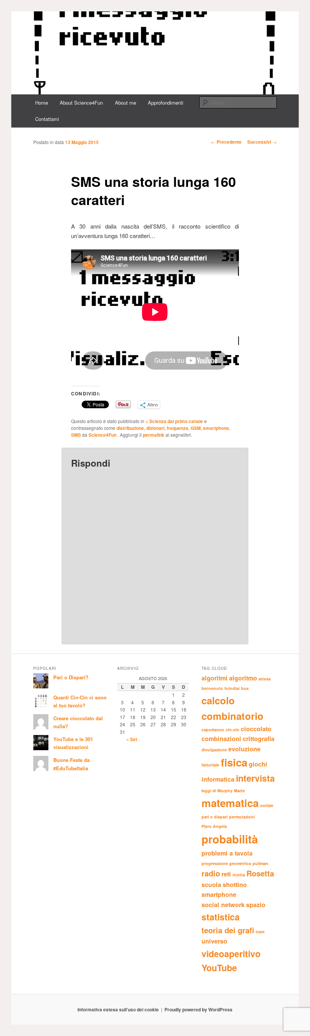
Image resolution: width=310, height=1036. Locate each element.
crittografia (258, 738)
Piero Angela (214, 826)
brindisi (232, 688)
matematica (230, 802)
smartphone (216, 428)
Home (41, 102)
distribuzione (130, 428)
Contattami (47, 118)
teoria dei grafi (228, 930)
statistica (221, 917)
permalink (153, 434)
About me (125, 102)
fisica (234, 762)
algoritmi (215, 678)
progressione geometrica (226, 863)
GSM (196, 428)
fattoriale (210, 765)
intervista (255, 778)
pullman (260, 863)
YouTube (219, 967)
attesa (265, 679)
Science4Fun (103, 434)
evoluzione (244, 748)
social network (223, 904)
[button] (155, 52)
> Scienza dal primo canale (174, 421)
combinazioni (221, 738)
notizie (266, 805)
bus (245, 688)
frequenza (177, 428)
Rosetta (260, 873)
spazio (255, 904)
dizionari (155, 428)
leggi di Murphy (217, 790)
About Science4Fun (81, 102)
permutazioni (242, 817)
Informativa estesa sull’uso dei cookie (118, 1009)
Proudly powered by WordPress (198, 1009)
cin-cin (232, 729)
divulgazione (214, 749)
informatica (218, 779)
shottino (235, 884)
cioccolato (256, 728)
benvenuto (212, 688)
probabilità (230, 839)
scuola (211, 884)
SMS (76, 434)
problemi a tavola (227, 853)
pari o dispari (215, 817)
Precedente (226, 141)
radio (211, 873)
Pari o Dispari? (70, 677)
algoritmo (243, 678)
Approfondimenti (165, 102)
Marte (239, 790)
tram (260, 931)
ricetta (238, 875)
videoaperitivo (231, 953)
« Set (131, 739)
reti (226, 874)
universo (214, 941)
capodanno (213, 729)
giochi (258, 764)
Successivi (262, 141)
